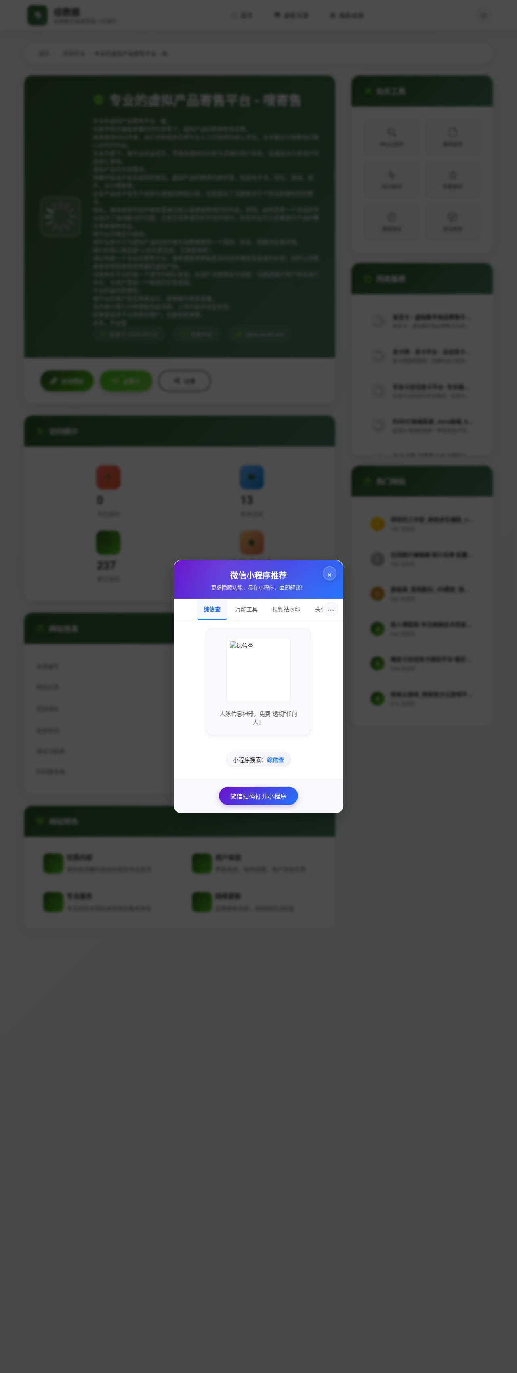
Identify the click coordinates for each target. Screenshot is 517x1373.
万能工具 (246, 609)
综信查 (212, 609)
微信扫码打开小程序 (258, 796)
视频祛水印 (286, 609)
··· (330, 609)
